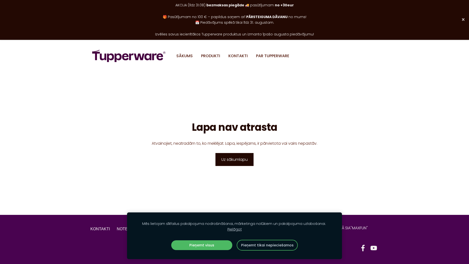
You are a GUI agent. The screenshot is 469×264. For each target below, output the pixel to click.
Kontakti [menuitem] (238, 56)
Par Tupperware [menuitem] (272, 56)
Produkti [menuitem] (210, 56)
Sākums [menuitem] (184, 56)
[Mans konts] (373, 55)
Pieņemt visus (201, 245)
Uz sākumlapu (234, 159)
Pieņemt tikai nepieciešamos (267, 245)
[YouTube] (374, 248)
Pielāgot (234, 229)
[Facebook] (363, 248)
